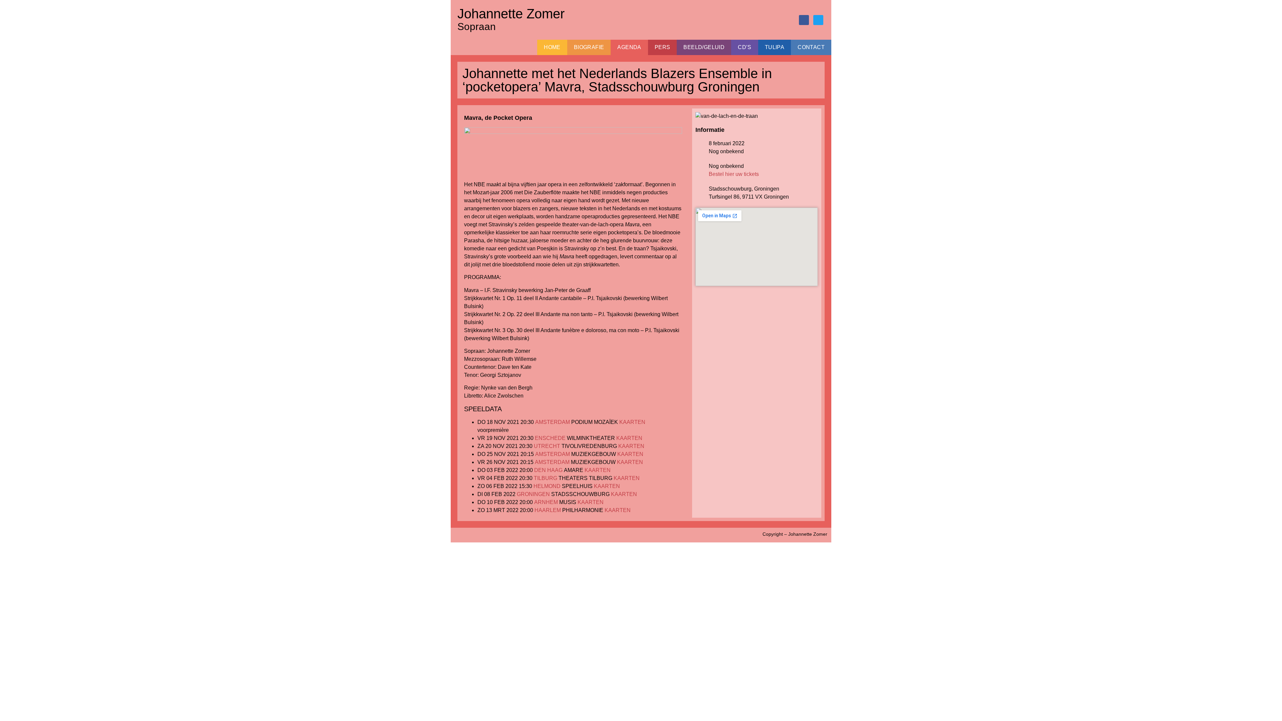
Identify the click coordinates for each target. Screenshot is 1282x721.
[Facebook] (804, 20)
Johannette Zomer (511, 13)
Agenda (629, 47)
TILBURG (545, 478)
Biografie (589, 47)
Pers (662, 47)
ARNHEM (546, 502)
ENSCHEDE (550, 438)
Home (552, 47)
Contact (811, 47)
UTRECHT (547, 446)
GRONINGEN (533, 494)
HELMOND (547, 486)
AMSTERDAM (552, 422)
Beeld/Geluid (703, 47)
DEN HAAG (548, 470)
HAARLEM (548, 510)
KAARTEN (632, 422)
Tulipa (774, 47)
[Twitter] (818, 20)
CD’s (745, 47)
